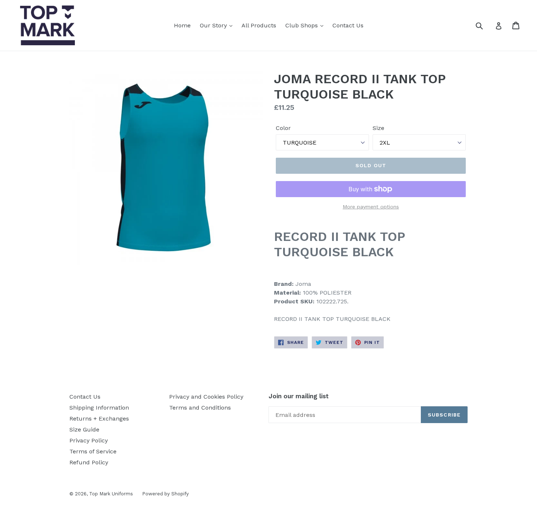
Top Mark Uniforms (111, 493)
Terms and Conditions (200, 407)
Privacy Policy (88, 440)
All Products (258, 25)
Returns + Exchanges (99, 418)
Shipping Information (99, 407)
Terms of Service (93, 451)
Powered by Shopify (165, 493)
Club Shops (302, 25)
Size (378, 127)
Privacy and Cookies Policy (206, 396)
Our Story (214, 25)
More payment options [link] (371, 207)
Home (182, 25)
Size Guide (84, 429)
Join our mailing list (298, 396)
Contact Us (347, 25)
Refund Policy (88, 462)
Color (283, 127)
